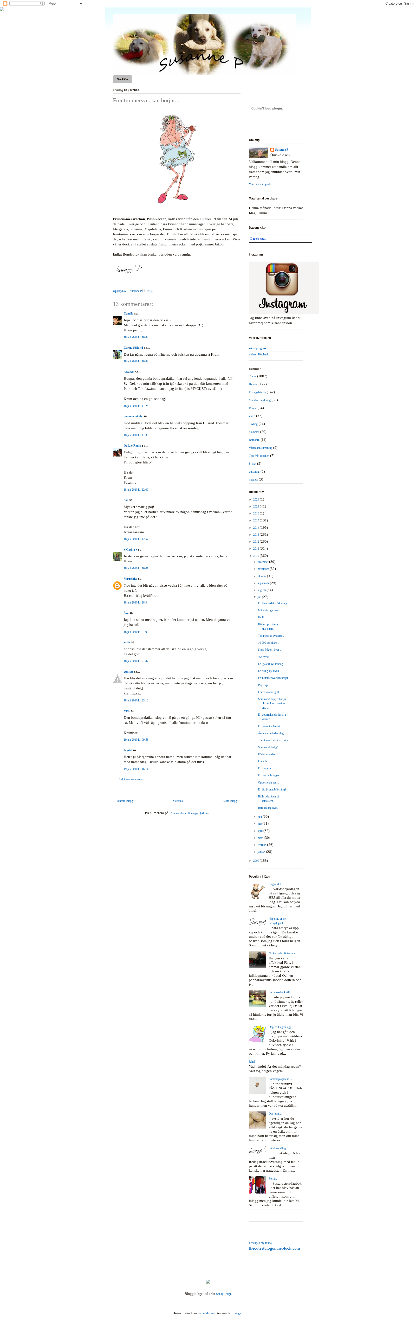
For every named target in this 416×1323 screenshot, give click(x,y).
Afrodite (129, 372)
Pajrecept (263, 685)
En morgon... (265, 768)
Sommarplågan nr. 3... (281, 1079)
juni (260, 816)
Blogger (237, 1313)
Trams (252, 376)
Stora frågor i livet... (269, 649)
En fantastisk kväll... (280, 992)
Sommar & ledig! (268, 747)
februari (262, 845)
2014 (256, 527)
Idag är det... (276, 884)
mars (261, 838)
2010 (256, 556)
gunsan (128, 671)
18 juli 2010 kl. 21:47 (136, 661)
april (260, 831)
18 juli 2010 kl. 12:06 (136, 489)
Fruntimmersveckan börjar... (274, 678)
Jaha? (252, 1061)
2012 (256, 541)
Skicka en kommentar (131, 779)
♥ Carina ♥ (130, 549)
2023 (256, 506)
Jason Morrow (206, 1313)
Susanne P (281, 149)
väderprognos (257, 348)
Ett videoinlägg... (278, 1148)
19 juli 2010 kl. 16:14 (136, 769)
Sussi (127, 711)
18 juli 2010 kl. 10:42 (136, 361)
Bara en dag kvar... (268, 807)
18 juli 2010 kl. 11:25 (136, 406)
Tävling (253, 424)
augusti (262, 590)
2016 (256, 513)
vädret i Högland (258, 354)
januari (262, 852)
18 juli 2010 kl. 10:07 (136, 337)
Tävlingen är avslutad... (271, 635)
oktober (262, 576)
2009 (256, 860)
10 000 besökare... (268, 642)
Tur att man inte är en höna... (274, 740)
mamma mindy (133, 416)
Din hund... (275, 1113)
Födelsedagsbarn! (268, 754)
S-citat (252, 463)
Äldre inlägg (230, 801)
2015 (256, 520)
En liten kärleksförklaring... (273, 603)
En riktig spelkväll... (269, 671)
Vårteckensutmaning (260, 448)
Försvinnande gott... (269, 692)
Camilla (128, 313)
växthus (253, 479)
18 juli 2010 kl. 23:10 (136, 700)
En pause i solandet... (270, 726)
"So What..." (265, 657)
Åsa (126, 613)
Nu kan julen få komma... (283, 953)
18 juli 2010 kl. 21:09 (136, 632)
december (263, 562)
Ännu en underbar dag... (272, 733)
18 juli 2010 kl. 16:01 (136, 568)
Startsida (122, 79)
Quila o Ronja (132, 445)
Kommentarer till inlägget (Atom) (189, 813)
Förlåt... (273, 1178)
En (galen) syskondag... (271, 664)
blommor (254, 432)
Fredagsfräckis (257, 392)
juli (260, 597)
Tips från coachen (259, 455)
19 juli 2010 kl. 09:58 (136, 739)
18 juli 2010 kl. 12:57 (136, 539)
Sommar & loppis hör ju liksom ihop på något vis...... (272, 703)
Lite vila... (263, 761)
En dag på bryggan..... (270, 775)
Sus (126, 500)
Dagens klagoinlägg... (281, 1027)
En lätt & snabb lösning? (272, 789)
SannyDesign (224, 1294)
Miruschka (130, 578)
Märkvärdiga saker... (269, 610)
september (264, 583)
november (264, 569)
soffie (127, 642)
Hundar (253, 384)
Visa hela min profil (260, 184)
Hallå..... (263, 617)
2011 (256, 548)
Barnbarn (254, 440)
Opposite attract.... (268, 782)
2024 (256, 499)
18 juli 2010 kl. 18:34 (136, 602)
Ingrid (128, 750)
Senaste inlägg (125, 801)
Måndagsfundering (260, 400)
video (252, 416)
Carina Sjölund (133, 347)
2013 (256, 534)
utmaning (254, 471)
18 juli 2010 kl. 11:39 (136, 435)
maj (260, 823)
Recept (253, 408)
